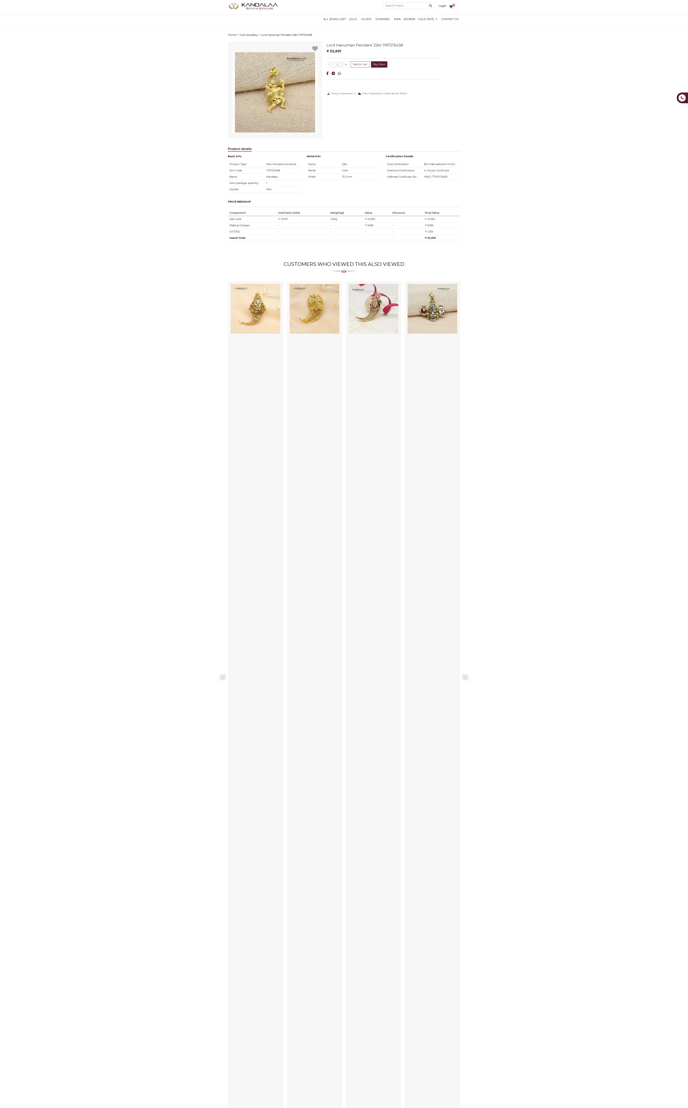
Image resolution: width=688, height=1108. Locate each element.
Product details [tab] (240, 149)
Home (232, 35)
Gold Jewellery (249, 35)
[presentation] (222, 677)
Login (442, 6)
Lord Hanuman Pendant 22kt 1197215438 (286, 35)
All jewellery (334, 19)
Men (397, 19)
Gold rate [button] (426, 19)
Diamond (383, 19)
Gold (353, 19)
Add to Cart (360, 64)
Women (409, 19)
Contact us (450, 19)
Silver (366, 19)
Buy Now (379, 64)
